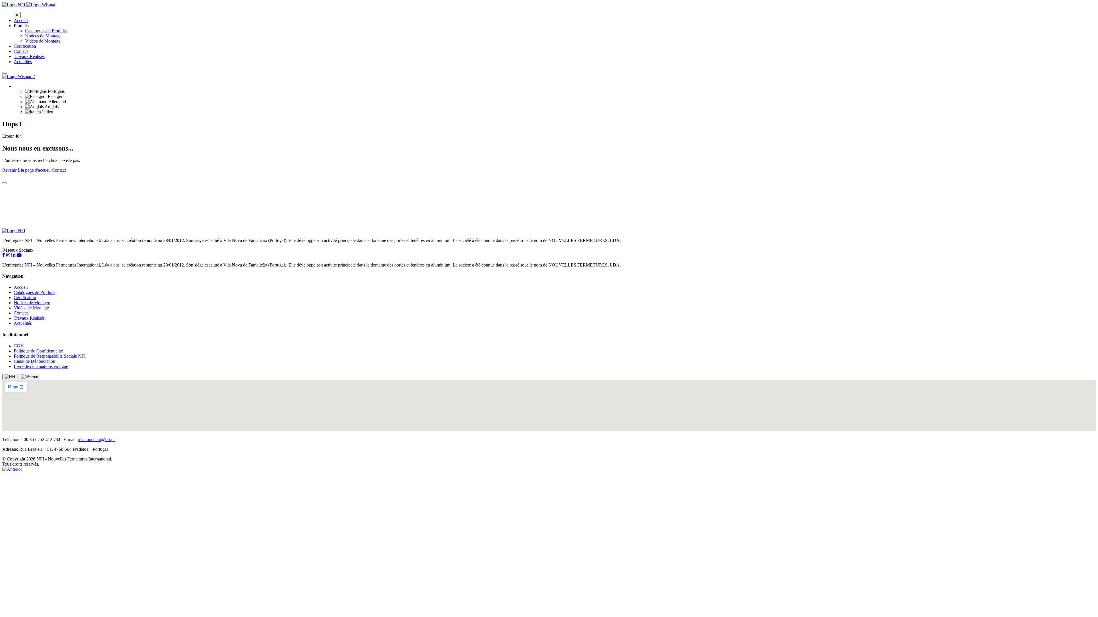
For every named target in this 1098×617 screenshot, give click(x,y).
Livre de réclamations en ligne (41, 366)
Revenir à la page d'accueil (26, 170)
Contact (21, 51)
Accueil (21, 20)
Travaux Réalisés (29, 56)
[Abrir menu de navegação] (4, 73)
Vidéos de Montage (42, 41)
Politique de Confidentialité (38, 350)
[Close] (4, 183)
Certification (25, 46)
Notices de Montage (43, 35)
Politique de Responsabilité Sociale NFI (49, 356)
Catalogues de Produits (46, 30)
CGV (19, 345)
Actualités (23, 61)
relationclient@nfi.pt (96, 439)
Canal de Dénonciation (34, 361)
